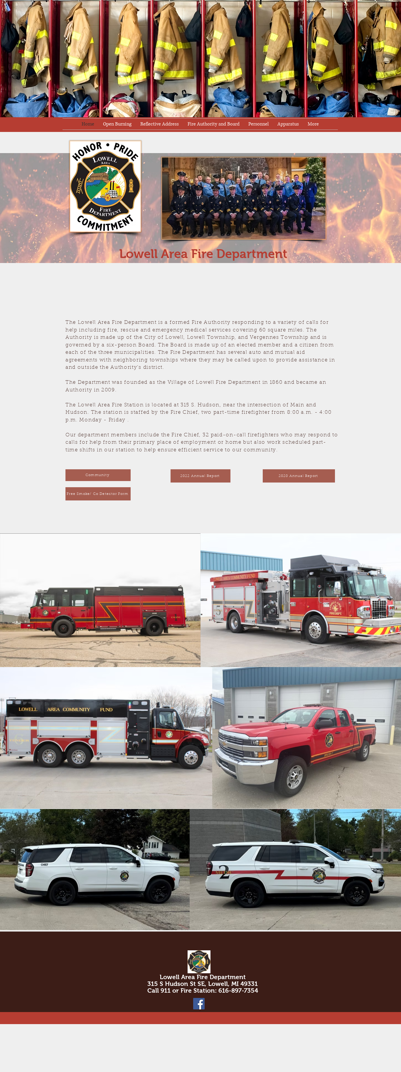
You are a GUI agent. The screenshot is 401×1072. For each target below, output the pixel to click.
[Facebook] (199, 1003)
